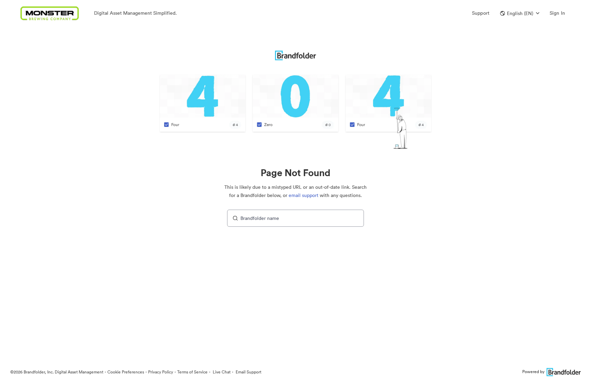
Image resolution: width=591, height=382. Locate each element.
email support (303, 195)
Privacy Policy (160, 372)
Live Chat (221, 372)
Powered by (533, 371)
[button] (519, 13)
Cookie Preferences (125, 372)
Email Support (248, 372)
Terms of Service (192, 372)
